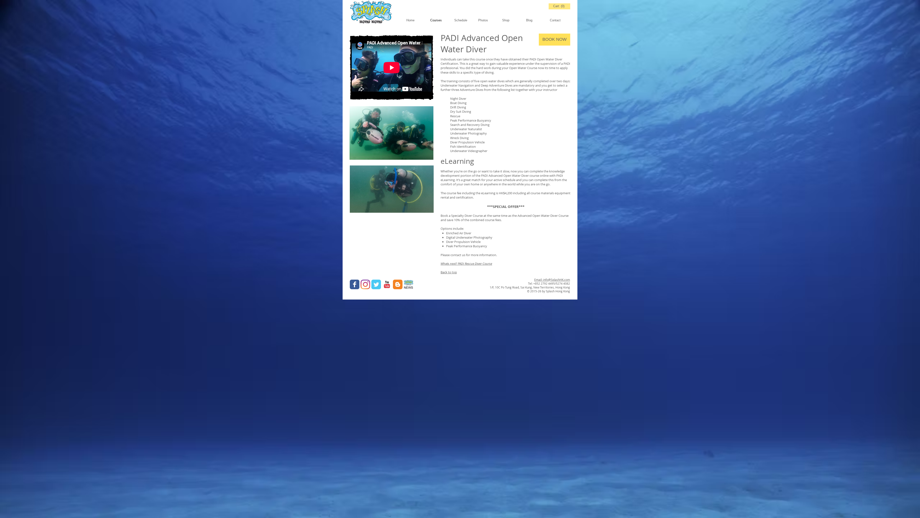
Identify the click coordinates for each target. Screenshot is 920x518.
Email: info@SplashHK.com (552, 280)
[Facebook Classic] (354, 284)
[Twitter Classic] (376, 284)
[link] (559, 6)
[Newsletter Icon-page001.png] (408, 284)
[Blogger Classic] (397, 284)
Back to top (449, 272)
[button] (512, 20)
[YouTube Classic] (387, 284)
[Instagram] (365, 284)
